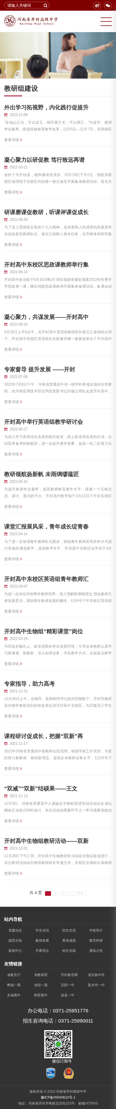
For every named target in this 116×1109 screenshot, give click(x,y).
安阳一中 (67, 985)
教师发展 (42, 941)
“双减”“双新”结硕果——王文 (40, 788)
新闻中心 (15, 951)
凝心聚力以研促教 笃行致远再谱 (44, 160)
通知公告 (96, 951)
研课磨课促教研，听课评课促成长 (46, 212)
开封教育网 (69, 975)
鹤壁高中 (41, 995)
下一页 (80, 893)
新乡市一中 (96, 985)
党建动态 (15, 930)
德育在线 (15, 941)
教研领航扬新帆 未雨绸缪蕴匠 (41, 474)
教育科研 (96, 941)
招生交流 (69, 930)
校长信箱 (69, 951)
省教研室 (41, 975)
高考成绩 (69, 941)
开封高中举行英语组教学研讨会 (43, 422)
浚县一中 (67, 995)
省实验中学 (96, 975)
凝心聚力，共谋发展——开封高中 (46, 317)
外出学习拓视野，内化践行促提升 (46, 107)
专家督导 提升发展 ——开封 (39, 369)
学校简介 (96, 930)
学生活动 (42, 930)
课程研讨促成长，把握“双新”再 (43, 736)
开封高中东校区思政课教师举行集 (46, 264)
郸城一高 (14, 985)
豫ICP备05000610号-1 (58, 1097)
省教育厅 (14, 975)
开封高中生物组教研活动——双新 (46, 841)
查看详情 (11, 140)
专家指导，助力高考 (29, 684)
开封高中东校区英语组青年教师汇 (46, 579)
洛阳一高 (41, 985)
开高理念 (42, 951)
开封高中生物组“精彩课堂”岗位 (43, 631)
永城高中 (14, 995)
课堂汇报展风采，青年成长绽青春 (46, 526)
